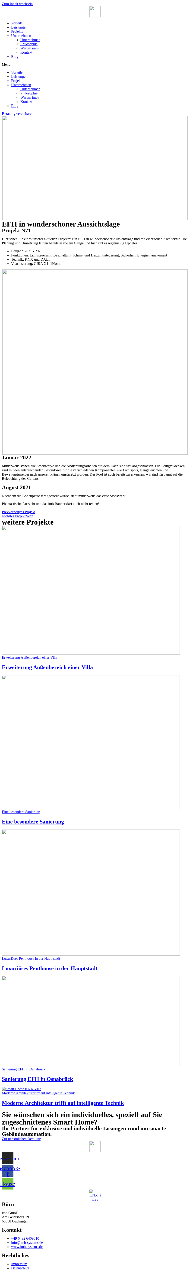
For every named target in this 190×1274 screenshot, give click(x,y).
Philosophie (29, 44)
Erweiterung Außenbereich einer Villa (47, 667)
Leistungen (19, 27)
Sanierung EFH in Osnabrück (37, 1079)
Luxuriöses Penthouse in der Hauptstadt (49, 968)
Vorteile (16, 23)
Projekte (17, 31)
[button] (95, 64)
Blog (14, 56)
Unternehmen (21, 36)
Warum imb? (29, 48)
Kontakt (26, 52)
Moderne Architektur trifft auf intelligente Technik (63, 1103)
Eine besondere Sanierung (33, 822)
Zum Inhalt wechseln (17, 4)
